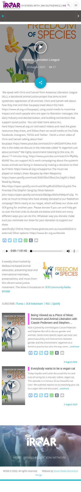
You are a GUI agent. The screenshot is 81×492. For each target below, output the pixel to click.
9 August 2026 (70, 362)
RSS (48, 303)
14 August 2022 (36, 67)
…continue (73, 346)
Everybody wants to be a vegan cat (53, 368)
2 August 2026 (70, 404)
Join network (56, 458)
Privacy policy (33, 458)
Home (17, 458)
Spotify (56, 303)
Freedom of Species (9, 316)
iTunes (19, 303)
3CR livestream (34, 303)
